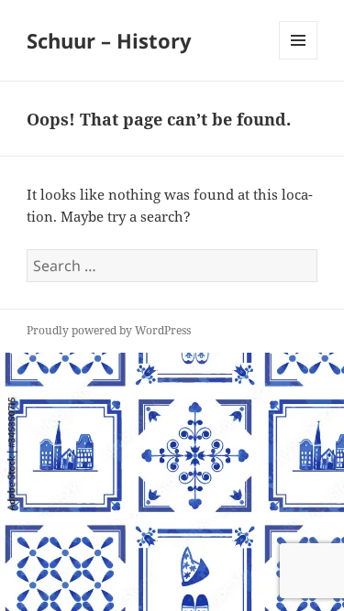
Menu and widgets (298, 59)
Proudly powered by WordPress (109, 330)
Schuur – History (109, 40)
